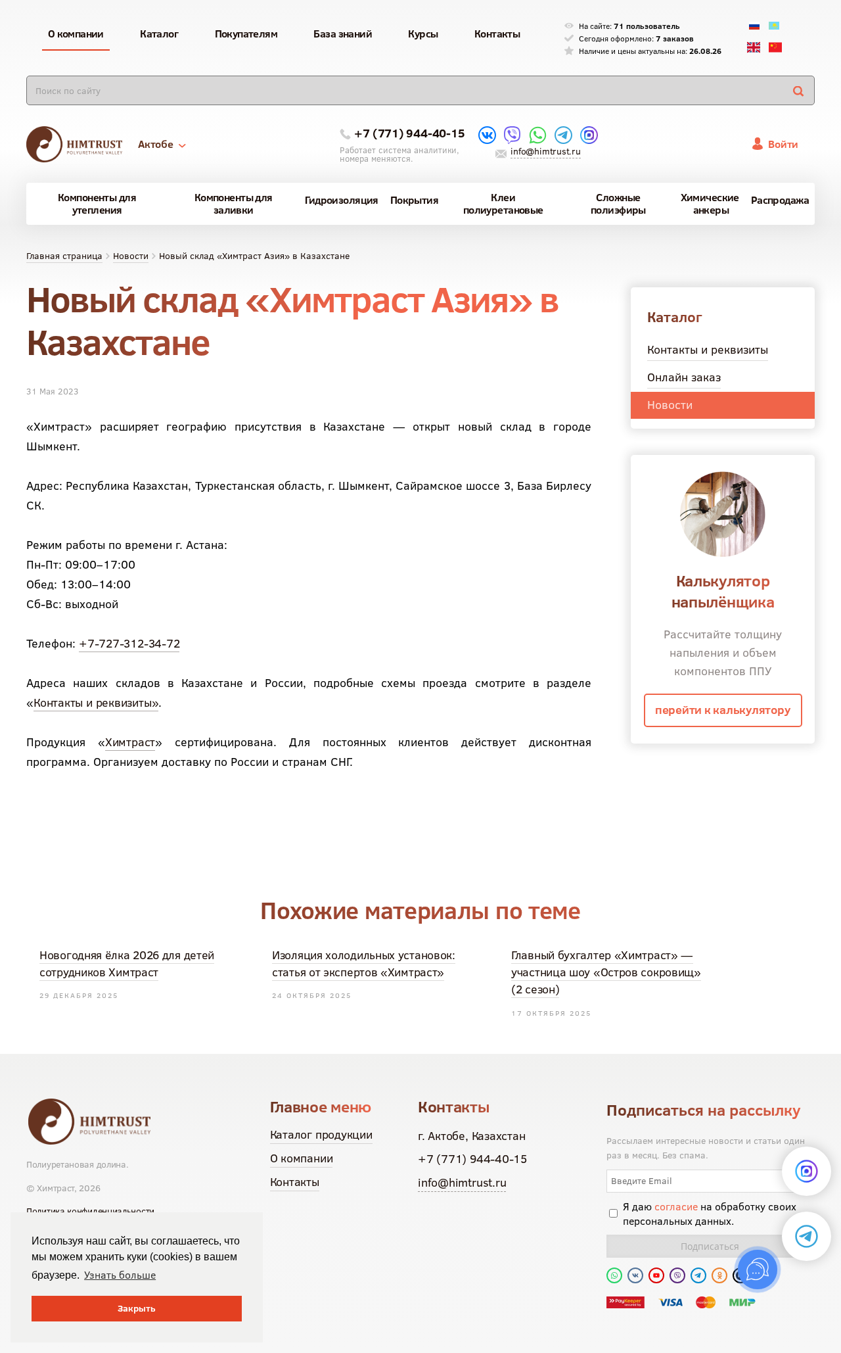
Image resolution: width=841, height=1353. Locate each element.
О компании (301, 1158)
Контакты (294, 1182)
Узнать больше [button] (120, 1275)
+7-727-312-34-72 (129, 643)
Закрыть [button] (137, 1308)
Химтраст (130, 742)
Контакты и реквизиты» (96, 702)
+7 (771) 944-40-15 (409, 133)
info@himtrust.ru (545, 151)
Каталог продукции (321, 1134)
